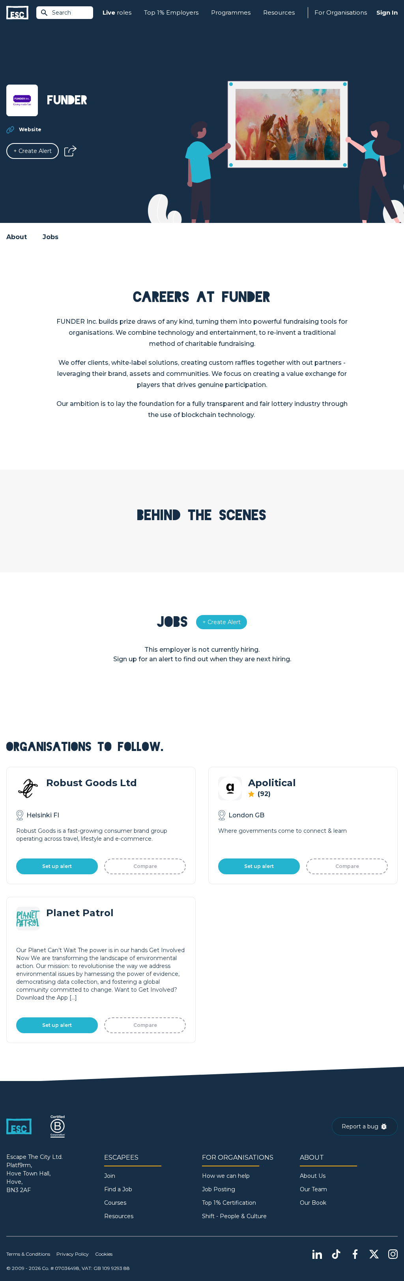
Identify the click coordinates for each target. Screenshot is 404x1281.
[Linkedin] (317, 1254)
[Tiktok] (336, 1254)
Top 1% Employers (171, 12)
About (16, 237)
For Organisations (340, 12)
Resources (279, 12)
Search (61, 12)
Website (30, 129)
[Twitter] (374, 1254)
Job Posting (218, 1189)
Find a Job (118, 1189)
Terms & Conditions (28, 1254)
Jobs (50, 237)
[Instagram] (393, 1254)
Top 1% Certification (229, 1202)
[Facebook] (355, 1254)
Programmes (231, 12)
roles (117, 12)
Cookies (103, 1254)
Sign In (387, 12)
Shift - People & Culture (234, 1216)
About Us (312, 1175)
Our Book (313, 1202)
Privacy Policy (72, 1254)
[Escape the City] (17, 13)
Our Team (313, 1189)
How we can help (226, 1175)
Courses (115, 1202)
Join (109, 1175)
